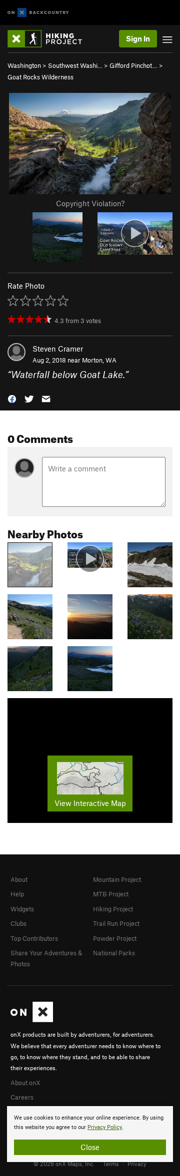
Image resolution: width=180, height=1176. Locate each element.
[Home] (50, 38)
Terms (111, 1163)
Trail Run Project (116, 923)
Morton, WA (99, 360)
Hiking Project (113, 909)
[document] (90, 1134)
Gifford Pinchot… (134, 65)
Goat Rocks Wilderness (41, 77)
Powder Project (114, 938)
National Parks (114, 953)
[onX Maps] (31, 1020)
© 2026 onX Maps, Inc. (64, 1163)
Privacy (137, 1163)
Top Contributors (34, 938)
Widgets (22, 909)
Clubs (18, 923)
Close (90, 1147)
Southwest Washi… (75, 65)
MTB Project (110, 894)
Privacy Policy (105, 1127)
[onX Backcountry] (38, 12)
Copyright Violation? (90, 203)
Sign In (138, 38)
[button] (12, 397)
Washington (24, 65)
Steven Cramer (57, 348)
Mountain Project (117, 879)
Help (17, 894)
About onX (25, 1083)
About (19, 879)
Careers (22, 1097)
